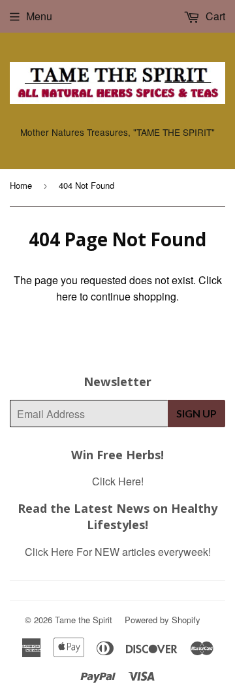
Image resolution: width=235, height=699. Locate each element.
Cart (214, 16)
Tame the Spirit (83, 619)
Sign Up (196, 413)
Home (21, 185)
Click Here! (118, 481)
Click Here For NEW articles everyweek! (118, 551)
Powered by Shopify (162, 619)
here (66, 296)
